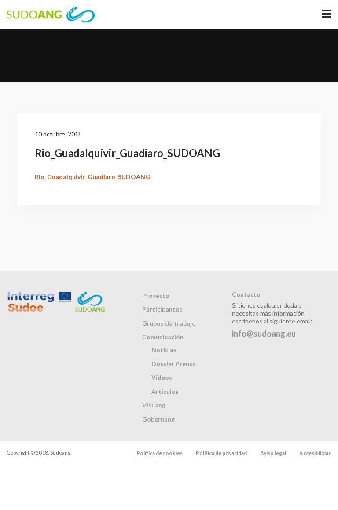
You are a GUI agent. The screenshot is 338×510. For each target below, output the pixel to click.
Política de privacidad (221, 453)
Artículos (165, 391)
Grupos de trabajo (169, 323)
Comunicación (163, 337)
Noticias (163, 349)
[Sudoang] (51, 14)
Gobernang (158, 419)
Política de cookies (159, 453)
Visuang (153, 405)
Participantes (162, 309)
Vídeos (161, 377)
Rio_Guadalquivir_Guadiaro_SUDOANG (92, 176)
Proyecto (155, 295)
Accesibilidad (315, 453)
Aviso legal (273, 453)
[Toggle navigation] (326, 14)
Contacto (246, 294)
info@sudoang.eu (264, 334)
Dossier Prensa (173, 363)
